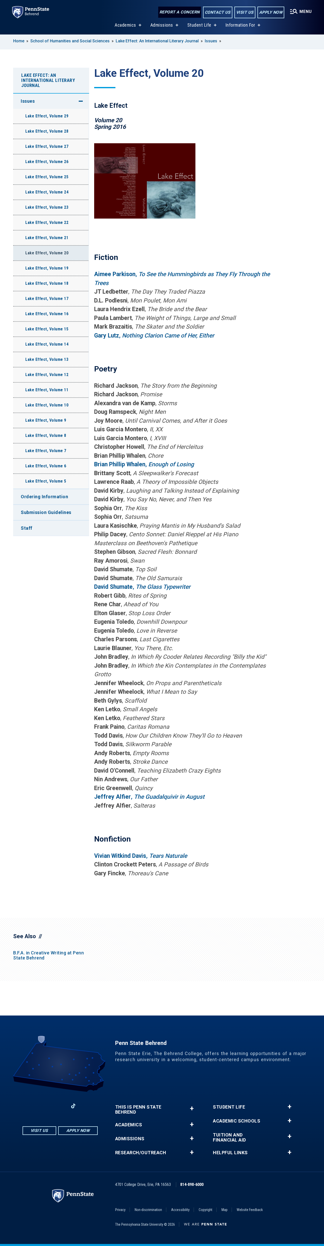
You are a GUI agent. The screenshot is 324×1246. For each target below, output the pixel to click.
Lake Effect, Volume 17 (46, 298)
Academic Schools (236, 1121)
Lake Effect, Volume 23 (46, 207)
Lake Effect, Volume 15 (46, 329)
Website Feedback (250, 1210)
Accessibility (180, 1210)
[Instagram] (46, 1106)
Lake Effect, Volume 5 (45, 481)
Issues (211, 41)
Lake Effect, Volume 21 (46, 237)
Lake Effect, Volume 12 (46, 374)
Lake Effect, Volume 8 (45, 435)
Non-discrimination (148, 1210)
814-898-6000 (192, 1184)
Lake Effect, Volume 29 (46, 116)
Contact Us (218, 12)
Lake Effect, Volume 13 (46, 359)
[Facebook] (33, 1106)
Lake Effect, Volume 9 (45, 420)
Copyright (205, 1210)
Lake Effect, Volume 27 (46, 146)
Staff (26, 528)
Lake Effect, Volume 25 (46, 176)
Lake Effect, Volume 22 (46, 222)
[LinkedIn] (60, 1106)
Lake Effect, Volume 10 (46, 405)
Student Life (199, 25)
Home (18, 41)
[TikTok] (73, 1106)
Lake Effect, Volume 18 (46, 283)
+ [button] (192, 1108)
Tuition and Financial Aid (229, 1137)
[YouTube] (86, 1106)
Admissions (161, 25)
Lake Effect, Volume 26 (46, 161)
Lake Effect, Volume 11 (46, 389)
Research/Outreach (140, 1152)
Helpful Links (230, 1152)
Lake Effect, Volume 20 (46, 253)
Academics (125, 25)
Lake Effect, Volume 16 (46, 313)
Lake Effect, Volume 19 (46, 268)
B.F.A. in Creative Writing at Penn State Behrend (48, 955)
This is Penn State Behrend (138, 1110)
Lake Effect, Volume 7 (45, 450)
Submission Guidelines (46, 512)
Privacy (120, 1210)
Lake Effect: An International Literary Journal (157, 41)
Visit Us (245, 12)
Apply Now (271, 12)
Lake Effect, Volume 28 (46, 131)
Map (224, 1210)
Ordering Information (44, 496)
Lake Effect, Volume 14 (46, 344)
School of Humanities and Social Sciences (70, 41)
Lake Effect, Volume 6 (45, 466)
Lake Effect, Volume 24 (46, 192)
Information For (240, 25)
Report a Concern (179, 12)
